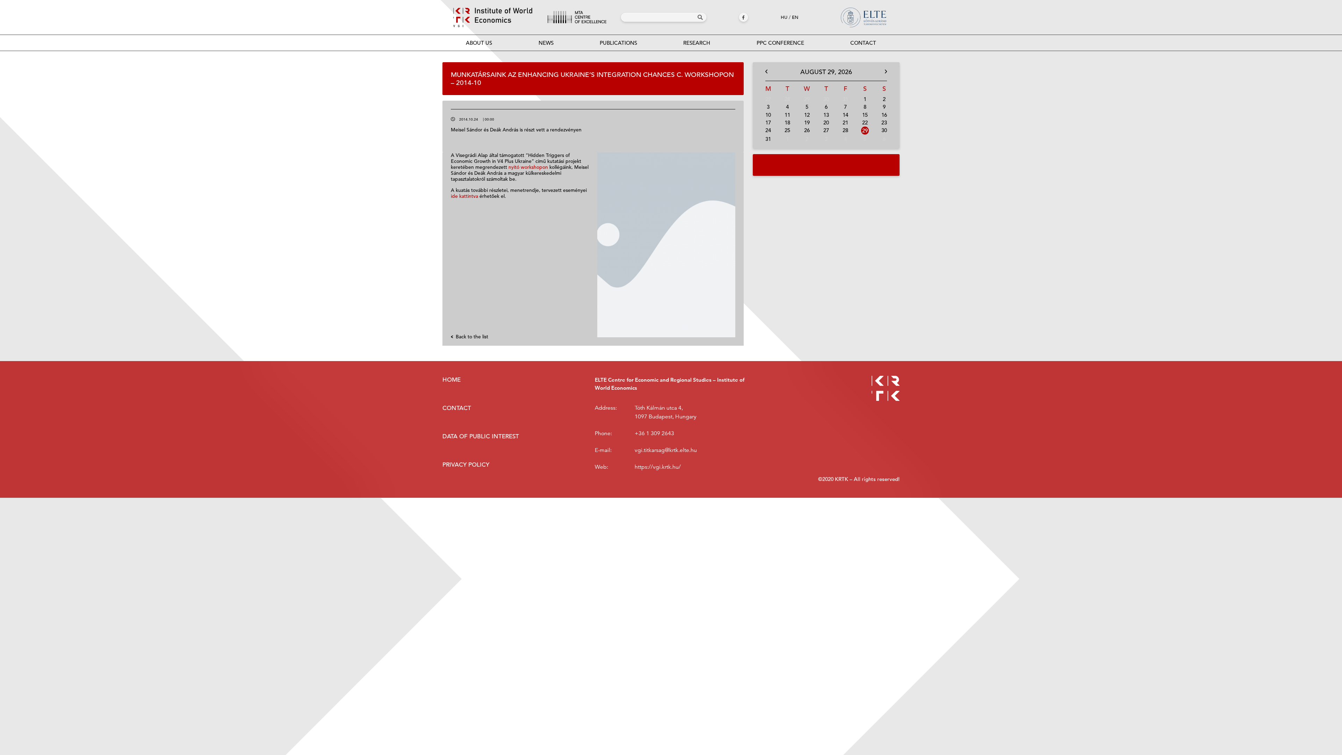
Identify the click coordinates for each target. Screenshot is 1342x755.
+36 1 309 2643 (654, 433)
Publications (618, 42)
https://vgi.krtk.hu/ (658, 466)
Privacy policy (465, 464)
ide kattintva (464, 196)
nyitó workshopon (528, 167)
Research (696, 42)
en (795, 17)
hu (784, 17)
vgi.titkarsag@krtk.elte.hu (666, 450)
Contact (863, 42)
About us (479, 42)
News (546, 42)
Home (451, 379)
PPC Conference (780, 42)
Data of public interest (480, 436)
